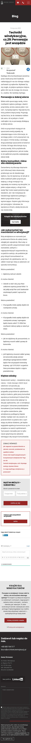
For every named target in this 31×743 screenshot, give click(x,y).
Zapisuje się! (15, 384)
